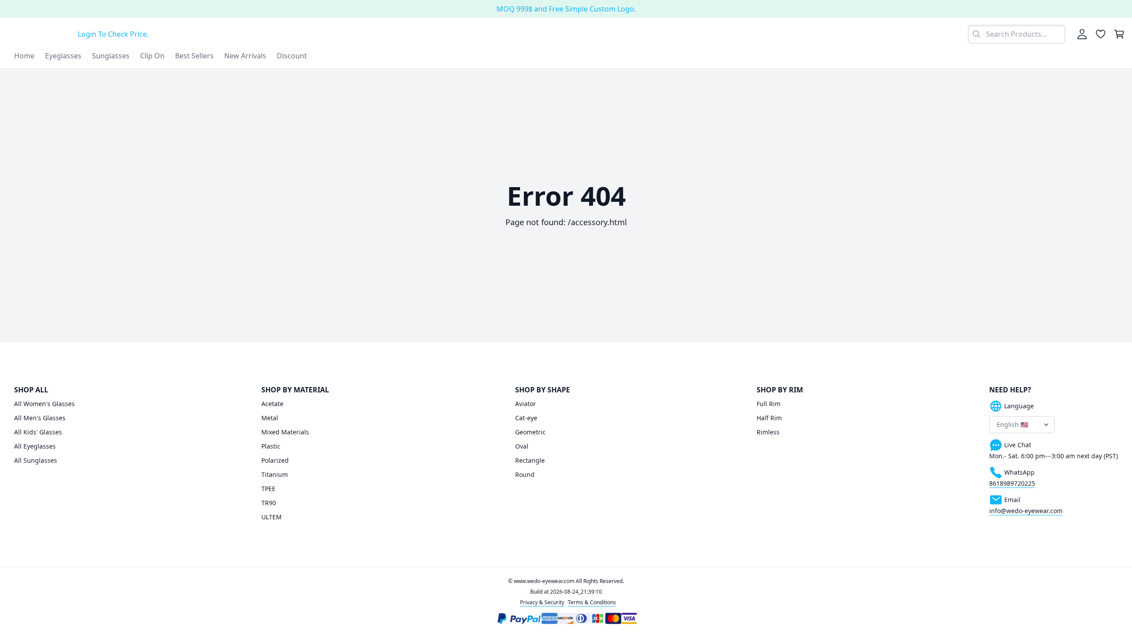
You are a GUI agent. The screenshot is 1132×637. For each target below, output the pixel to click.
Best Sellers (194, 56)
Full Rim (768, 403)
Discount (292, 56)
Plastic (270, 446)
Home (24, 56)
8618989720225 (1012, 483)
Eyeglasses (63, 56)
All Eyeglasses (35, 446)
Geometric (530, 432)
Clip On (152, 56)
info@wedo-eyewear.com (1026, 511)
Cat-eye (526, 418)
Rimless (768, 432)
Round (525, 474)
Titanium (274, 474)
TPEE (268, 488)
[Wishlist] (1100, 34)
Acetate (272, 403)
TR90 (268, 503)
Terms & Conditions (592, 602)
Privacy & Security (542, 602)
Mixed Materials (285, 432)
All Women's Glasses (44, 403)
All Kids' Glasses (38, 432)
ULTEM (271, 517)
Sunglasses (111, 56)
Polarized (275, 460)
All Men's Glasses (39, 418)
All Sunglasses (35, 460)
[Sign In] (1082, 34)
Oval (521, 446)
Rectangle (530, 460)
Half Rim (769, 418)
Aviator (525, 403)
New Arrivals (245, 56)
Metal (269, 418)
